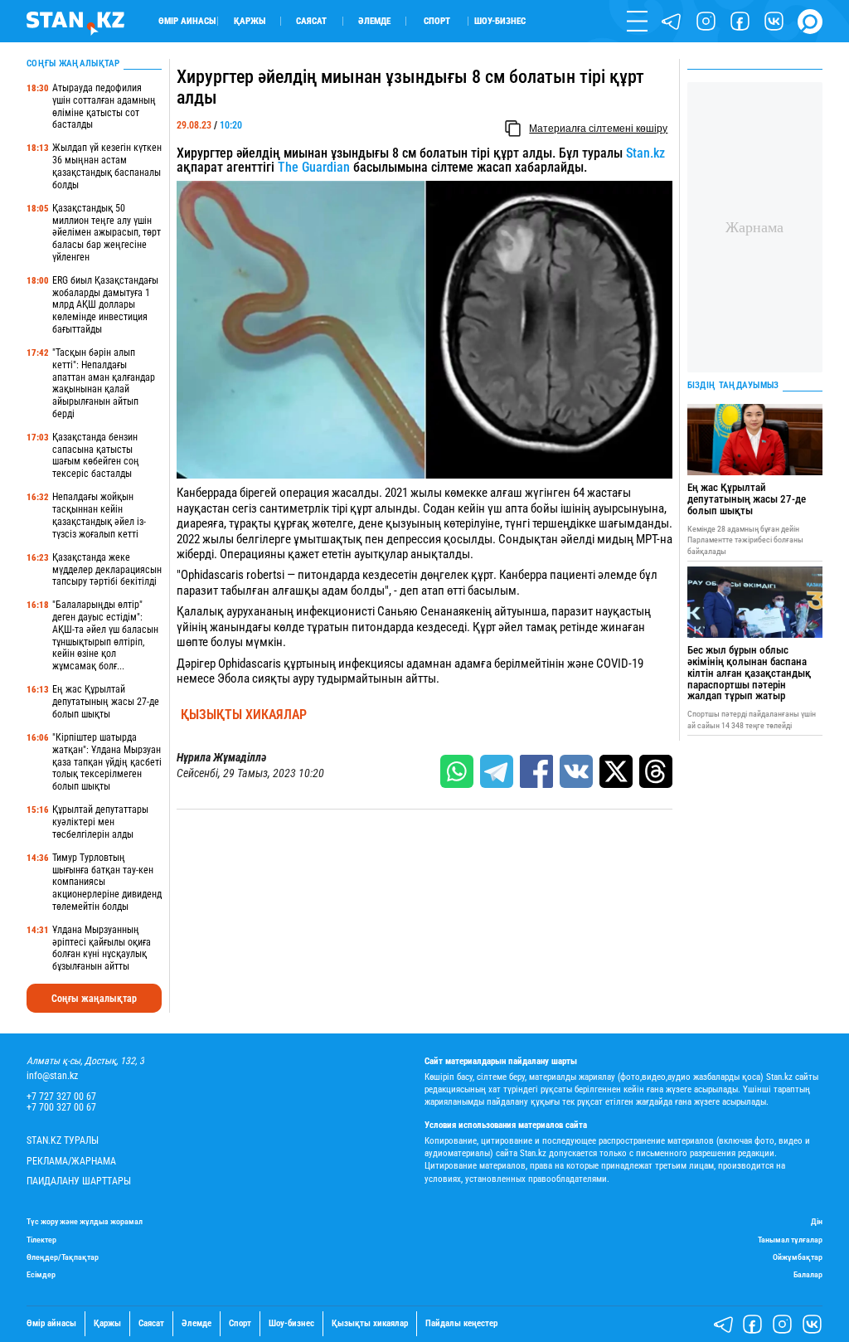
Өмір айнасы (187, 21)
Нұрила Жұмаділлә (221, 757)
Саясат (311, 21)
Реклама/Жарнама (71, 1161)
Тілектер (41, 1239)
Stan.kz (645, 153)
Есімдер (41, 1274)
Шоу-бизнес (500, 21)
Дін (816, 1221)
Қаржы (249, 21)
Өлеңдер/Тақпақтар (63, 1257)
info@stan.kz (52, 1076)
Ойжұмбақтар (797, 1257)
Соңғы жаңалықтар (94, 998)
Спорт (437, 21)
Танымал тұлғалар (790, 1239)
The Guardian (314, 167)
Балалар (807, 1274)
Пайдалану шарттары (79, 1181)
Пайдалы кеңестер (461, 1324)
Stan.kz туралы (63, 1140)
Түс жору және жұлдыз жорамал (85, 1221)
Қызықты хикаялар (244, 714)
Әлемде (374, 21)
